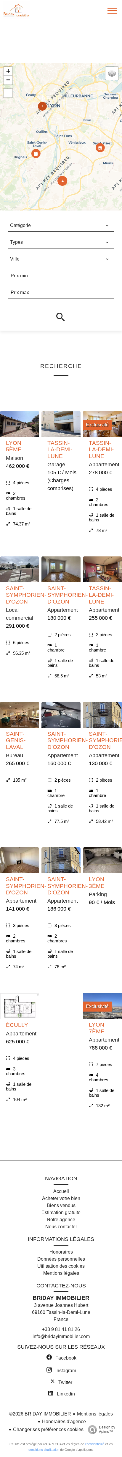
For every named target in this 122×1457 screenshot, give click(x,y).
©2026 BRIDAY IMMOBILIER (40, 1413)
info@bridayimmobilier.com (61, 1336)
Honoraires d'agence (64, 1421)
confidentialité (94, 1444)
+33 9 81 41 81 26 (61, 1329)
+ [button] (8, 71)
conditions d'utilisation (43, 1449)
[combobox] (59, 225)
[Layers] (111, 73)
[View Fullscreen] (8, 93)
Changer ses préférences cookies (48, 1429)
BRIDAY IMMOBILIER (61, 1298)
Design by (107, 1429)
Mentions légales (95, 1413)
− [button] (8, 80)
